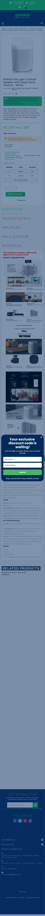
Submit (22, 472)
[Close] (41, 437)
